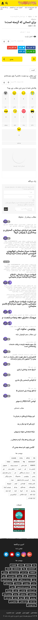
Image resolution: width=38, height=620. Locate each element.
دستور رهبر (33, 245)
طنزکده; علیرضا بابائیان (13, 247)
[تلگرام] (6, 554)
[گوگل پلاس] (29, 554)
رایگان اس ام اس (20, 245)
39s (34, 458)
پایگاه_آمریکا (15, 291)
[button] (6, 3)
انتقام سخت (27, 244)
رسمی (33, 476)
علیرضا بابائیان (14, 270)
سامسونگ (17, 476)
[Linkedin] (17, 554)
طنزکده (23, 270)
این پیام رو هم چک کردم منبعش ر (23, 439)
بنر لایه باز (21, 291)
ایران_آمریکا (10, 288)
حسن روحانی (17, 244)
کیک (15, 491)
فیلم (16, 484)
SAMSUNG (16, 462)
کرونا (11, 226)
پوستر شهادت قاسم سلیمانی (29, 293)
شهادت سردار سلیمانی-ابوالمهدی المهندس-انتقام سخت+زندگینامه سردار (21, 253)
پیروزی (6, 125)
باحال (32, 125)
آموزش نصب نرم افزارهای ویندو (16, 8)
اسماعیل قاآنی (9, 287)
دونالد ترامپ (27, 245)
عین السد (34, 248)
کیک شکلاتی (23, 494)
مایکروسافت (32, 487)
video (8, 462)
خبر (15, 473)
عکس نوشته (31, 484)
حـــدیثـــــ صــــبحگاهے (25, 473)
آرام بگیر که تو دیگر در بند (26, 424)
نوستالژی (11, 315)
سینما (33, 480)
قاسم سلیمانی (27, 248)
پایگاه (22, 244)
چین (35, 226)
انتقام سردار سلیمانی (21, 288)
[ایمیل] (12, 554)
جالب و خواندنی (29, 224)
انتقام (34, 288)
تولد (34, 473)
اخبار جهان (5, 224)
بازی (32, 367)
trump (34, 266)
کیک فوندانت (31, 498)
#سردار (5, 285)
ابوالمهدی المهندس (8, 242)
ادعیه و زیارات (14, 465)
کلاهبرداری (14, 354)
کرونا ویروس (27, 227)
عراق (6, 247)
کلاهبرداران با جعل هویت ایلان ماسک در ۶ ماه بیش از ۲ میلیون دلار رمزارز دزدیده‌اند (20, 358)
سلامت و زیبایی (22, 224)
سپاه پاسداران (26, 296)
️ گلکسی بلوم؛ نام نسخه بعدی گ (23, 447)
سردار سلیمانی (33, 297)
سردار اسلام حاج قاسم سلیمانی (16, 296)
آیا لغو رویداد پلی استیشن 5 (26, 390)
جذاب (23, 107)
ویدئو (15, 315)
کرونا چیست (33, 227)
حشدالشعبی (10, 244)
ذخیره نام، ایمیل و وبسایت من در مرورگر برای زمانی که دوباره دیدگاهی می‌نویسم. (19, 204)
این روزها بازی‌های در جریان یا (24, 416)
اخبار (35, 224)
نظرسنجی (10, 285)
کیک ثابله (32, 494)
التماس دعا (32, 469)
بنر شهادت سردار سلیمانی (14, 290)
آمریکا (23, 242)
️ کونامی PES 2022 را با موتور (26, 401)
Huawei (13, 458)
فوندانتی (22, 484)
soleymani (33, 242)
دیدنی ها (23, 285)
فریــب (32, 70)
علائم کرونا (15, 226)
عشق (15, 125)
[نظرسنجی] (10, 282)
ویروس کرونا (7, 487)
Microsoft (31, 462)
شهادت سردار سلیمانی (24, 247)
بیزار (5, 107)
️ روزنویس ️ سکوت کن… (25, 329)
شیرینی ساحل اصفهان (23, 480)
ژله (27, 491)
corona (11, 224)
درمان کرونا (27, 226)
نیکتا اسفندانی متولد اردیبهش (24, 431)
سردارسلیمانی (33, 247)
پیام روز (33, 491)
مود (23, 315)
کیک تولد (8, 491)
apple (28, 458)
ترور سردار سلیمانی (10, 294)
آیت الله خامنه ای (17, 242)
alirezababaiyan (12, 241)
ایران (28, 267)
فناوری (31, 354)
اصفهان (5, 465)
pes (29, 377)
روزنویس (11, 326)
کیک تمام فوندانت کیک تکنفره (31, 8)
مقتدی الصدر (28, 299)
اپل (3, 469)
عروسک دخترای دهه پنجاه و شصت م (19, 318)
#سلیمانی (34, 287)
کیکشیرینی (13, 494)
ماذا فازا (19, 143)
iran (6, 241)
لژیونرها (9, 484)
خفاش (31, 226)
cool (21, 458)
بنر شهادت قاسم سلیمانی (30, 291)
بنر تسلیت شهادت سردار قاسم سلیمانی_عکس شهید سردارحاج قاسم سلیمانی (19, 304)
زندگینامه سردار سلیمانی (10, 245)
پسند (24, 125)
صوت (12, 480)
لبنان (22, 248)
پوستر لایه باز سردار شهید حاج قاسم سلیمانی (26, 294)
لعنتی (14, 107)
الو (25, 469)
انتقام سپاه (33, 244)
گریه (32, 107)
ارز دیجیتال (26, 354)
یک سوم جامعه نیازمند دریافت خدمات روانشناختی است (22, 345)
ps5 (29, 367)
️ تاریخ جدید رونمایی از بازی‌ (26, 369)
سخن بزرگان (8, 476)
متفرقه (33, 19)
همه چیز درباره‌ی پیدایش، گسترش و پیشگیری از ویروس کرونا (19, 231)
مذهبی (19, 241)
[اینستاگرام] (23, 554)
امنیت (19, 469)
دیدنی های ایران (7, 473)
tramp (27, 242)
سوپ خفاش (21, 226)
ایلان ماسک (20, 354)
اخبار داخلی (24, 465)
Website (32, 465)
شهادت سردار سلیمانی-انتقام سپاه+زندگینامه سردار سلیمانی (22, 276)
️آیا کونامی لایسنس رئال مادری (25, 380)
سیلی (27, 297)
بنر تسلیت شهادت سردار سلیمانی (28, 290)
